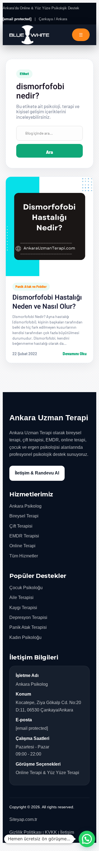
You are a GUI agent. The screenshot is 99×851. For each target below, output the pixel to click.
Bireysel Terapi (23, 516)
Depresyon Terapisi (28, 617)
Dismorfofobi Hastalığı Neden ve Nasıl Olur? (47, 302)
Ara (49, 152)
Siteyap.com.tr (23, 819)
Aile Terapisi (21, 597)
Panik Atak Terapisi (28, 627)
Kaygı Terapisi (23, 607)
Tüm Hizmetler (23, 556)
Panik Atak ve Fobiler (31, 286)
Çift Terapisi (20, 526)
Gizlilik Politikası (25, 832)
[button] (87, 839)
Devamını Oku (75, 353)
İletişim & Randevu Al (37, 473)
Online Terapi (22, 545)
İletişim (67, 832)
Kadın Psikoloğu (25, 637)
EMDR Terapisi (24, 536)
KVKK (51, 832)
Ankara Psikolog (25, 506)
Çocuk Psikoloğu (26, 587)
